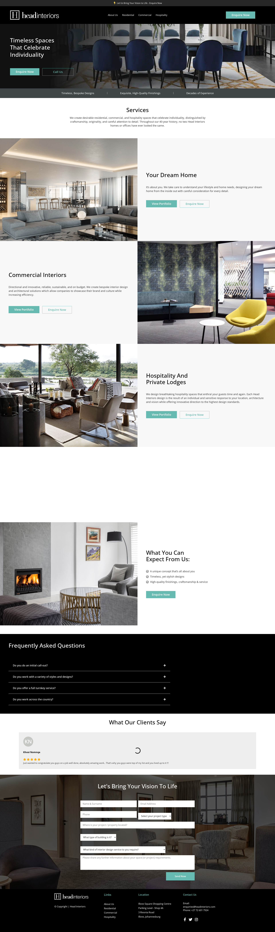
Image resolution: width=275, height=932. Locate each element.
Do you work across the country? (33, 699)
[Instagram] (196, 919)
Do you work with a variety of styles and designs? (43, 676)
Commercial (144, 15)
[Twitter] (190, 919)
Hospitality (161, 15)
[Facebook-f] (185, 919)
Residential (128, 15)
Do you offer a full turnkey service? (34, 688)
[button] (89, 665)
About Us (113, 15)
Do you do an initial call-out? (30, 665)
